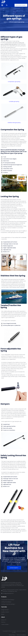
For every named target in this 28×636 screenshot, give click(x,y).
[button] (21, 5)
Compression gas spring (14, 81)
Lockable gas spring (14, 101)
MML (15, 632)
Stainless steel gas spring (14, 122)
